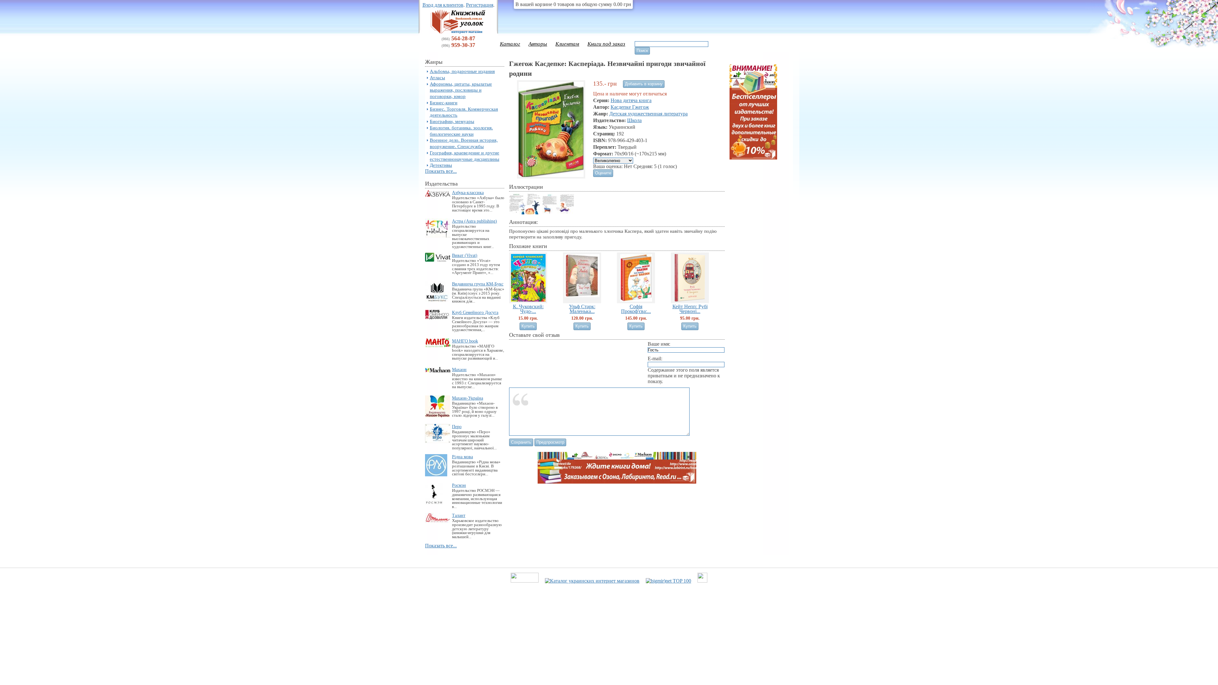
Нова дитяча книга (631, 100)
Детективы (441, 165)
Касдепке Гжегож (630, 107)
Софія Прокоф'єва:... (636, 309)
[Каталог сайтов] (702, 581)
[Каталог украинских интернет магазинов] (592, 581)
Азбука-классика (468, 192)
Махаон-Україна (467, 398)
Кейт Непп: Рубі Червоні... (690, 309)
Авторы (537, 44)
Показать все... (441, 171)
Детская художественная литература (648, 113)
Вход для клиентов (442, 5)
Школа (634, 120)
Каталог (510, 44)
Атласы (437, 77)
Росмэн (459, 485)
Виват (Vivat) (464, 255)
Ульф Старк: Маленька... (582, 309)
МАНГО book (465, 340)
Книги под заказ (606, 44)
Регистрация (479, 5)
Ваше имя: (659, 344)
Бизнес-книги (443, 102)
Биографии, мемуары (452, 121)
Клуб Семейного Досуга (475, 312)
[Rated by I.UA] (525, 581)
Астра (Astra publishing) (474, 221)
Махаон (459, 369)
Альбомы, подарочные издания (462, 71)
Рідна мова (462, 456)
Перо (457, 426)
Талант (458, 515)
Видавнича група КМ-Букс (477, 283)
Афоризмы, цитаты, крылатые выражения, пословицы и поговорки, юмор (461, 90)
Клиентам (567, 44)
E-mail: (655, 358)
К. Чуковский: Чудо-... (528, 309)
